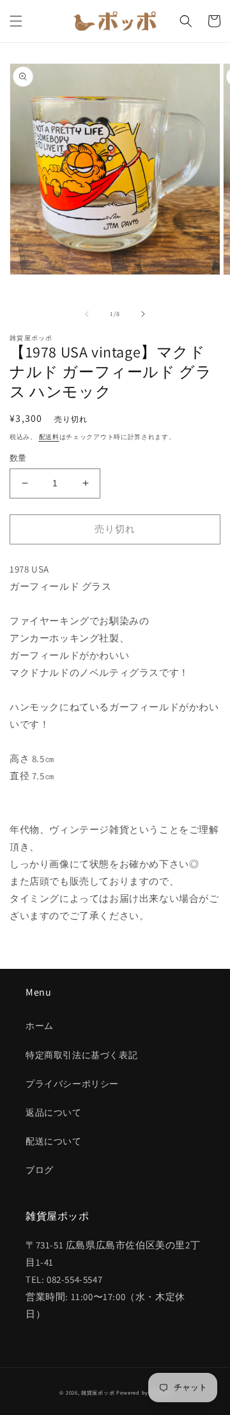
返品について (54, 1112)
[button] (16, 21)
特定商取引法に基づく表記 (81, 1055)
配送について (54, 1141)
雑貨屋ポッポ (97, 1392)
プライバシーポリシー (72, 1083)
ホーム (40, 1025)
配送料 (49, 437)
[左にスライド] (87, 314)
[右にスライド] (143, 314)
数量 (18, 458)
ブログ (40, 1170)
